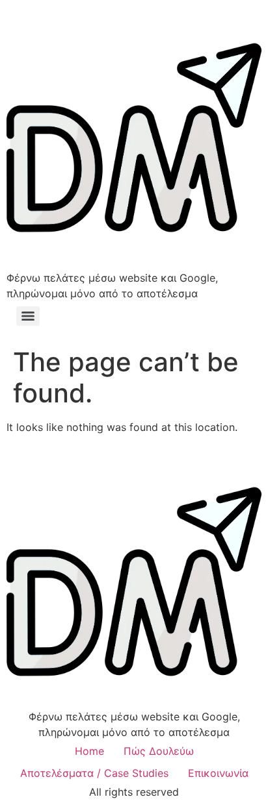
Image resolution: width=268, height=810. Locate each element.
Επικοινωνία (218, 773)
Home (89, 750)
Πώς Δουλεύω (159, 750)
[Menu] (28, 316)
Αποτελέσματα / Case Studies (94, 773)
